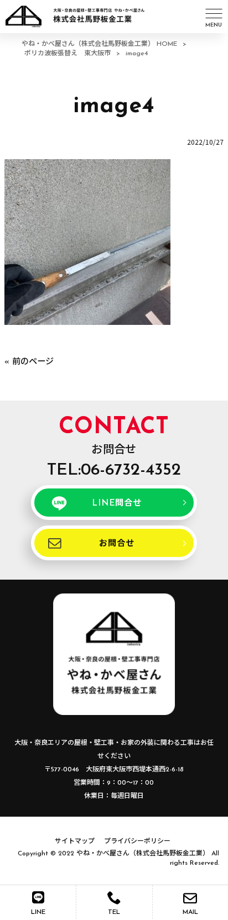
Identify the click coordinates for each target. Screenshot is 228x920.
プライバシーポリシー (137, 841)
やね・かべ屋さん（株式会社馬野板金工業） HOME (99, 44)
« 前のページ (29, 362)
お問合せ (116, 544)
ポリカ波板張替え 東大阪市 (67, 53)
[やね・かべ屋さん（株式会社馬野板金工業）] (100, 17)
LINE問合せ (116, 504)
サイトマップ (75, 841)
